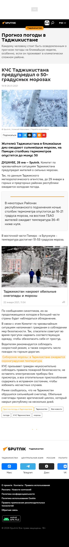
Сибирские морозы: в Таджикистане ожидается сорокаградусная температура (34, 358)
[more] (63, 302)
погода (6, 415)
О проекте (7, 485)
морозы (37, 415)
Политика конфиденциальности (18, 493)
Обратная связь (10, 510)
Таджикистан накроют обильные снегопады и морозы (30, 293)
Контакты (18, 485)
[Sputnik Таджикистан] (10, 24)
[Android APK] (11, 519)
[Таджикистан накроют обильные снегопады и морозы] (34, 266)
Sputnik (7, 129)
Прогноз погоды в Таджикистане (17, 409)
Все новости (56, 409)
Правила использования (37, 485)
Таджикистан (41, 409)
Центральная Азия (32, 457)
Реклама (6, 489)
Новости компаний (21, 489)
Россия (51, 457)
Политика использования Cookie (19, 498)
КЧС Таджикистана (21, 415)
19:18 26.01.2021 (10, 85)
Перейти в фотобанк (40, 129)
